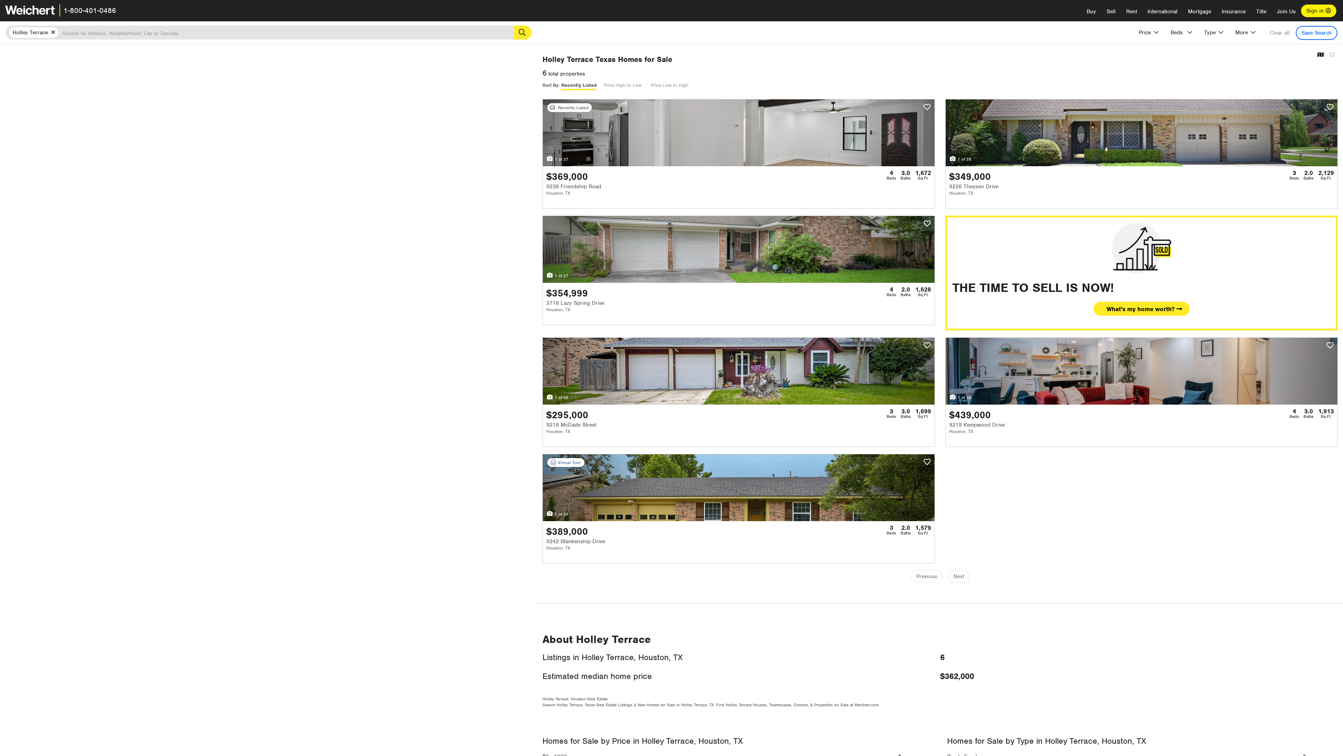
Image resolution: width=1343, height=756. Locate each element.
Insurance (1234, 11)
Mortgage (1199, 11)
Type (1210, 32)
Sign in (1316, 10)
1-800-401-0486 (90, 10)
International (1162, 11)
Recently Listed (579, 85)
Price (1145, 32)
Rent (1131, 11)
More (1241, 32)
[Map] (1321, 55)
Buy (1091, 11)
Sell (1111, 11)
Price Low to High (670, 85)
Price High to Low (622, 85)
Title (1261, 11)
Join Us (1286, 11)
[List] (1332, 55)
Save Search (1316, 32)
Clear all (1280, 32)
